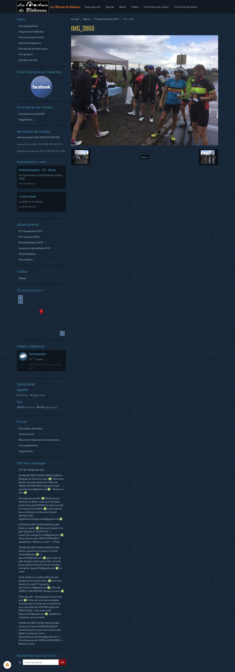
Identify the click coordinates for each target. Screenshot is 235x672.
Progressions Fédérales (31, 31)
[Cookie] (7, 665)
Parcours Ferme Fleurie (31, 37)
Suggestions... (26, 119)
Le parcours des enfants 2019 (34, 248)
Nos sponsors (26, 54)
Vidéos (135, 6)
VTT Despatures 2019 (30, 231)
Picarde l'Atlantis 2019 (106, 18)
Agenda (110, 6)
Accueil (75, 18)
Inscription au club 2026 (32, 113)
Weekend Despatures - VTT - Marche (37, 170)
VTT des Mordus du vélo (31, 469)
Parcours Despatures (30, 42)
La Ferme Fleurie (27, 196)
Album (122, 6)
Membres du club (28, 59)
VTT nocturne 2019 (29, 236)
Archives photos (27, 253)
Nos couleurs (26, 259)
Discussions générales (30, 428)
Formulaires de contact (156, 6)
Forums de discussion (185, 6)
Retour (144, 157)
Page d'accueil (92, 6)
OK (62, 662)
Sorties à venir (26, 434)
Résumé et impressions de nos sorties (39, 439)
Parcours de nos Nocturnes (33, 48)
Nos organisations (28, 25)
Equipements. (26, 451)
